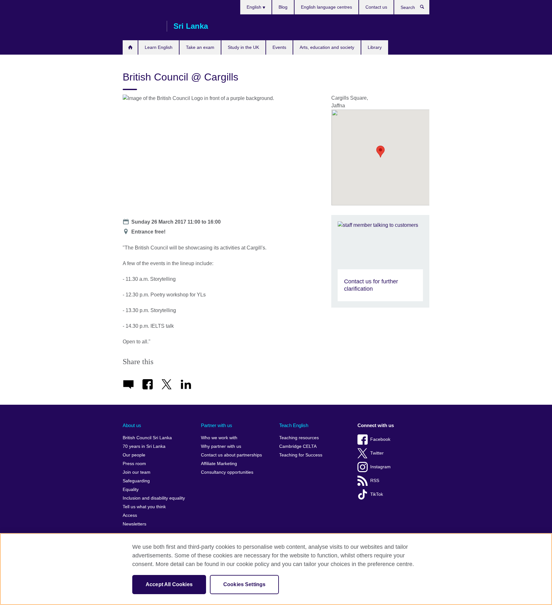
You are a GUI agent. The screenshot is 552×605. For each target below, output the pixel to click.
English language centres (326, 7)
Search (425, 8)
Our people (134, 455)
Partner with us (216, 425)
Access (130, 515)
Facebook (380, 439)
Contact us (376, 7)
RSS (374, 480)
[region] (276, 569)
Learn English (158, 47)
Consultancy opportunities (227, 472)
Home (130, 47)
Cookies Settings (244, 584)
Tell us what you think (144, 506)
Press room (134, 463)
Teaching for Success (300, 455)
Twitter (377, 453)
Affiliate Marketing (219, 463)
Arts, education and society (327, 47)
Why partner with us (221, 446)
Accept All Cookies (169, 584)
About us (132, 425)
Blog (283, 7)
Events (279, 47)
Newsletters (134, 524)
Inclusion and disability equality (154, 498)
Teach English (293, 425)
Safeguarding (136, 481)
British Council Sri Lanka (141, 26)
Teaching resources (299, 437)
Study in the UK (243, 47)
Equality (131, 489)
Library (375, 47)
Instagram (380, 466)
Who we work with (219, 437)
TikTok (376, 494)
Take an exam (200, 47)
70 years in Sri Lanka (144, 446)
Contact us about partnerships (231, 455)
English (255, 7)
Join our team (136, 472)
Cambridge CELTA (298, 446)
